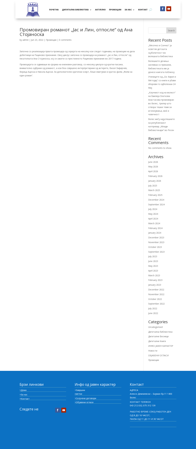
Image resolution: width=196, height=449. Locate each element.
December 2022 (156, 289)
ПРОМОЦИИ (115, 9)
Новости (152, 350)
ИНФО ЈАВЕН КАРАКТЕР (160, 345)
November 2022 (156, 294)
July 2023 (152, 256)
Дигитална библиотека (75, 9)
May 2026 (153, 166)
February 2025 (155, 194)
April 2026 (153, 171)
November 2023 (156, 242)
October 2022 (155, 299)
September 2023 (156, 251)
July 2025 (152, 185)
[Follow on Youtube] (168, 8)
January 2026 (154, 180)
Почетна (54, 9)
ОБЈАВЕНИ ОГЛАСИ (158, 355)
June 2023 (153, 261)
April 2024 (153, 218)
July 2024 (152, 209)
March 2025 (154, 190)
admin (26, 39)
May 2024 (153, 213)
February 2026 (155, 176)
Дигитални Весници (158, 336)
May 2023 (153, 265)
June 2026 (153, 161)
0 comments (65, 39)
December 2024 (156, 199)
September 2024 (156, 204)
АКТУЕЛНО (100, 9)
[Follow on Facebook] (162, 8)
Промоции (51, 39)
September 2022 (156, 303)
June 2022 (153, 313)
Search (171, 30)
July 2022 (152, 308)
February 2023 (155, 280)
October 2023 (155, 247)
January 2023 (154, 284)
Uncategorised (155, 327)
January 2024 (154, 232)
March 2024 (154, 223)
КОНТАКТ (143, 9)
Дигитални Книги (157, 341)
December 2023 (156, 237)
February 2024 (155, 228)
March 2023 (154, 275)
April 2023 (153, 270)
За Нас (128, 9)
